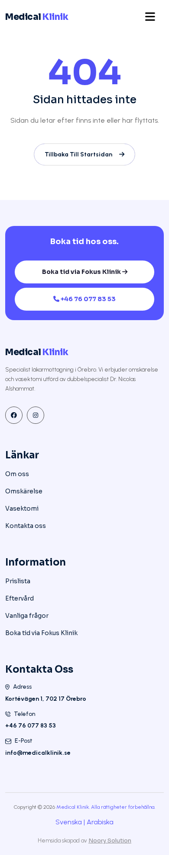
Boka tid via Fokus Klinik (82, 272)
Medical (36, 17)
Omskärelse (23, 491)
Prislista (17, 581)
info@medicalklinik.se (38, 752)
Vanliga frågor (27, 616)
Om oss (17, 474)
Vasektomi (22, 508)
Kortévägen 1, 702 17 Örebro (45, 698)
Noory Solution (109, 840)
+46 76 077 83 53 (88, 299)
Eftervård (19, 598)
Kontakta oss (25, 526)
